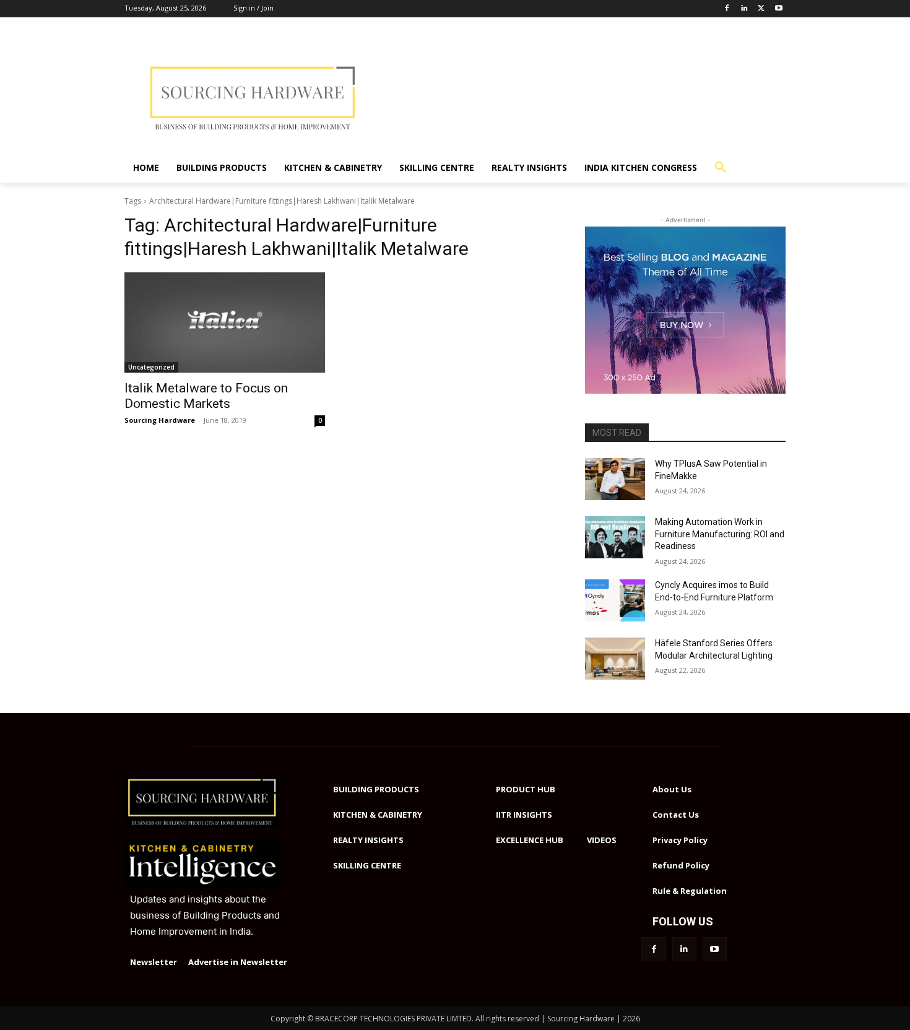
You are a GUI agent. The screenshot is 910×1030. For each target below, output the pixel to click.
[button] (720, 168)
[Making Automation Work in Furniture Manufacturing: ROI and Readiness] (615, 537)
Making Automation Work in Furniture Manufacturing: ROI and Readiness (719, 534)
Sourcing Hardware (159, 420)
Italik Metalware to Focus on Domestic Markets (206, 396)
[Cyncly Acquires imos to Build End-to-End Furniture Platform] (615, 600)
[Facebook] (727, 9)
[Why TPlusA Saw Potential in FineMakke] (615, 479)
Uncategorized (151, 367)
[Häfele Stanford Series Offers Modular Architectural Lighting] (615, 659)
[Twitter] (761, 9)
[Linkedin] (744, 9)
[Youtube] (778, 9)
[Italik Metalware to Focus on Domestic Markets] (224, 322)
